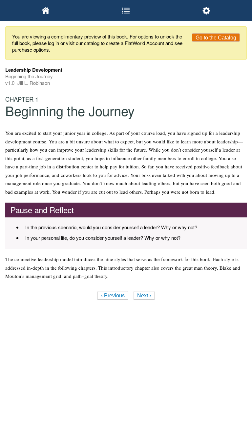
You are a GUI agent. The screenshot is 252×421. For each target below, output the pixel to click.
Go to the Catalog (216, 37)
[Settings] (206, 10)
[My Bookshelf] (45, 10)
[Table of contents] (126, 10)
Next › (144, 295)
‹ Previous (113, 295)
